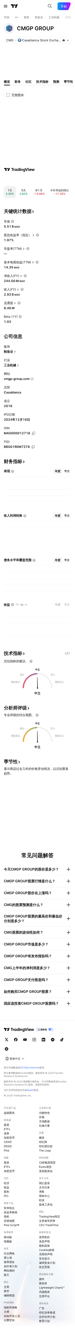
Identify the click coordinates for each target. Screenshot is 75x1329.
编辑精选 (9, 1295)
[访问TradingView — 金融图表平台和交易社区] (19, 169)
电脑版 (8, 1241)
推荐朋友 (9, 1262)
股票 (6, 1124)
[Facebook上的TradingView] (15, 1039)
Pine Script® (11, 1225)
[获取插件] (67, 653)
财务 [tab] (18, 82)
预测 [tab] (56, 82)
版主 (6, 1274)
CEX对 (8, 1142)
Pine (6, 1150)
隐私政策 (44, 1245)
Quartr (30, 1090)
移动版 (8, 1237)
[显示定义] (12, 221)
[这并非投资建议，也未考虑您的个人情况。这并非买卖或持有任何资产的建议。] (31, 661)
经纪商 (43, 1142)
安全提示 (44, 1258)
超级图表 (9, 1112)
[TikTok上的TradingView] (62, 1039)
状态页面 (44, 1267)
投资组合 (9, 1208)
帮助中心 (44, 1196)
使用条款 (44, 1237)
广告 (41, 1308)
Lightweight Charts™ (52, 1287)
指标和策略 (10, 1307)
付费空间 (9, 1320)
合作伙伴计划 (47, 1316)
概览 (41, 1137)
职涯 (41, 1200)
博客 (41, 1191)
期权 (6, 1216)
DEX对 (8, 1146)
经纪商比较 (45, 1146)
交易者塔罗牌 (47, 1220)
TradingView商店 (49, 1216)
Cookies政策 (46, 1250)
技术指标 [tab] (42, 82)
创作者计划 (10, 1266)
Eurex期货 (45, 1166)
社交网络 (9, 1253)
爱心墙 (8, 1257)
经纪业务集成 (47, 1312)
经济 (6, 1183)
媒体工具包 (45, 1204)
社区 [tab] (28, 82)
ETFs (7, 1129)
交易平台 (44, 1296)
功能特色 (44, 1112)
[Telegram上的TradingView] (52, 1039)
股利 (6, 1191)
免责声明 (44, 1241)
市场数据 (44, 1121)
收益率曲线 (10, 1212)
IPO (6, 1196)
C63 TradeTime (48, 1225)
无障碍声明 (45, 1254)
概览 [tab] (7, 82)
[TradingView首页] (14, 6)
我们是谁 (44, 1183)
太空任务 (44, 1187)
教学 (6, 1291)
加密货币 (9, 1137)
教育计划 (44, 1321)
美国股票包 (45, 1171)
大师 (6, 1311)
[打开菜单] (5, 6)
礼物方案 (44, 1125)
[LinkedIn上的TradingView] (43, 1039)
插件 (41, 1279)
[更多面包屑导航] (16, 17)
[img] (63, 40)
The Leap (45, 1150)
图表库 (43, 1283)
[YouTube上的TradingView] (25, 1039)
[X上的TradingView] (6, 1039)
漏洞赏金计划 (47, 1262)
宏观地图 (9, 1220)
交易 (6, 1286)
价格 (41, 1117)
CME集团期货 (47, 1162)
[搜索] (50, 6)
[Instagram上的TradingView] (34, 1039)
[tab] (57, 471)
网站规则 (9, 1270)
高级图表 (44, 1291)
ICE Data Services (29, 1067)
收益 (6, 1187)
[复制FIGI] (33, 447)
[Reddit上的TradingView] (6, 1049)
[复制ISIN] (33, 433)
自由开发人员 (12, 1316)
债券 (6, 1133)
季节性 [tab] (68, 82)
